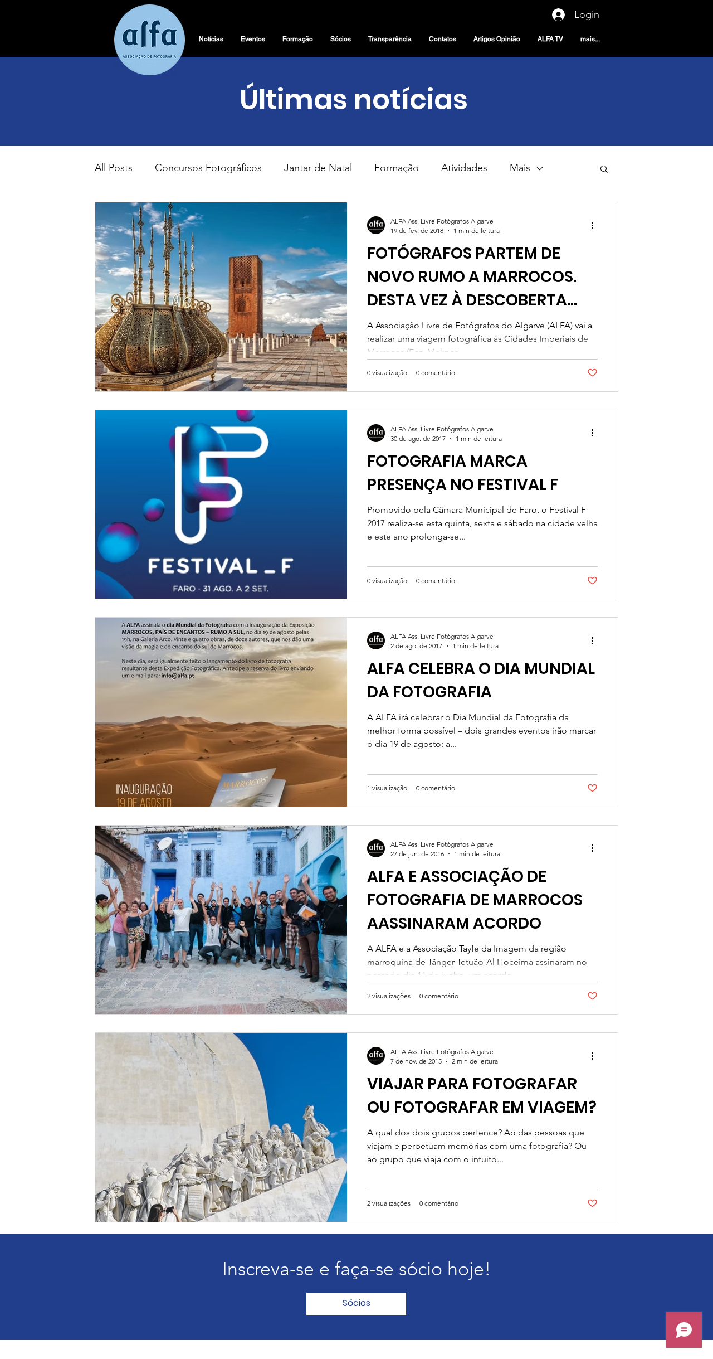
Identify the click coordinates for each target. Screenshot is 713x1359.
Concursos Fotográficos (208, 168)
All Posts (114, 168)
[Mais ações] (596, 225)
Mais (520, 168)
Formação (396, 168)
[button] (604, 170)
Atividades (464, 168)
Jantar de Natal (318, 168)
